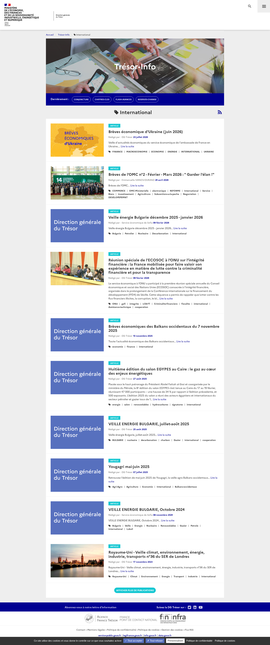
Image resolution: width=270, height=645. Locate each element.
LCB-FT (146, 303)
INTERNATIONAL (190, 151)
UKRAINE (209, 151)
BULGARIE (117, 440)
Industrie (193, 576)
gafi (124, 303)
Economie (147, 486)
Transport (179, 576)
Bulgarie (116, 233)
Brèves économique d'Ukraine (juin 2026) (145, 131)
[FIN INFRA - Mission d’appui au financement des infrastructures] (173, 618)
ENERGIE (172, 151)
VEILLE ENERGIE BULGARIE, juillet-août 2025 (148, 423)
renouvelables (141, 404)
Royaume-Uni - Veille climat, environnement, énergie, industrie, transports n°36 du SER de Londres (156, 554)
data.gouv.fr (165, 635)
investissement (126, 193)
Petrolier (129, 233)
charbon (165, 440)
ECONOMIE (157, 151)
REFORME (175, 190)
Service (206, 190)
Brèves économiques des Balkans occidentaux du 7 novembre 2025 (163, 328)
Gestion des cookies (172, 629)
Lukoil (130, 528)
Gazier (177, 440)
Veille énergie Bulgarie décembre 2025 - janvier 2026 (155, 217)
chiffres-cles (102, 99)
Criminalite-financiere (166, 303)
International (191, 190)
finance (131, 346)
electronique (159, 190)
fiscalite (185, 303)
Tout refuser (156, 640)
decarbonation (149, 440)
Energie (138, 525)
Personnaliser (175, 640)
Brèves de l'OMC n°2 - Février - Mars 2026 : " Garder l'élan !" (161, 174)
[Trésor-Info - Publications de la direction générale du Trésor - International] (220, 112)
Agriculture (132, 486)
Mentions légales (96, 629)
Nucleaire (143, 233)
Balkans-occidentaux (186, 486)
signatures (177, 404)
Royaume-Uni (119, 576)
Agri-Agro (117, 486)
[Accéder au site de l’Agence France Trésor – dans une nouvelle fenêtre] (101, 618)
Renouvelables (168, 525)
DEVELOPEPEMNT (118, 197)
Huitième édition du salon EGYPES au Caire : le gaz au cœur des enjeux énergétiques (162, 370)
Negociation (189, 193)
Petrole (194, 525)
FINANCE (117, 151)
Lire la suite (127, 146)
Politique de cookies (149, 629)
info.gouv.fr (150, 635)
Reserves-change (147, 99)
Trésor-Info (64, 34)
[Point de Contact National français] (139, 618)
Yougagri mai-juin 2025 (128, 466)
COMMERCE (118, 190)
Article (114, 125)
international (201, 303)
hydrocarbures (160, 404)
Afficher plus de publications (135, 590)
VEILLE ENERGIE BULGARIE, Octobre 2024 (146, 509)
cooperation (141, 306)
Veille (128, 525)
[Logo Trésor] (62, 16)
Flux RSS (189, 629)
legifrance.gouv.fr (132, 635)
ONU (115, 303)
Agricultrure (144, 193)
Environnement (149, 576)
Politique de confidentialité (121, 629)
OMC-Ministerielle (138, 190)
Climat (133, 576)
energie (116, 404)
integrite (134, 303)
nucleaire (132, 440)
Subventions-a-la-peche (166, 193)
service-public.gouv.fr (109, 635)
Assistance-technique (119, 306)
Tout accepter (134, 640)
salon (127, 404)
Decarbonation (160, 233)
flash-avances (124, 99)
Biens (111, 193)
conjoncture (81, 99)
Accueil (50, 34)
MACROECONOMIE (136, 151)
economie (117, 346)
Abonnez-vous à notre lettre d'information (90, 607)
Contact (80, 629)
